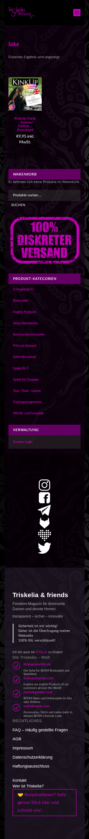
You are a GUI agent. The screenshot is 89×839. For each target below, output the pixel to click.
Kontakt (19, 780)
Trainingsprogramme (27, 402)
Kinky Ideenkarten (25, 323)
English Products (24, 312)
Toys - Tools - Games (27, 391)
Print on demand (24, 345)
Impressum (23, 748)
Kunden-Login (23, 442)
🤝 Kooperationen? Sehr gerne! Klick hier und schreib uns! (42, 803)
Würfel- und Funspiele (28, 413)
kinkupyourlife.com (39, 678)
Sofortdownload (24, 357)
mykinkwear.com (37, 706)
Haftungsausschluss (31, 766)
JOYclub (41, 652)
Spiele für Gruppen (26, 379)
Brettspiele (20, 300)
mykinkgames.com (38, 692)
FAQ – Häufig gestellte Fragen (40, 730)
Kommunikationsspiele (28, 334)
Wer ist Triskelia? (28, 786)
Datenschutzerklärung (32, 757)
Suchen (18, 205)
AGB (17, 739)
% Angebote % (23, 289)
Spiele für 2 (21, 368)
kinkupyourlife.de (37, 664)
